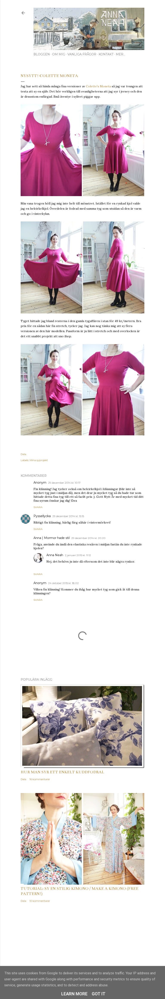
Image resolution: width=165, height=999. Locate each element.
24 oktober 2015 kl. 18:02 (63, 583)
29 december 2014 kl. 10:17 (64, 482)
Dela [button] (23, 454)
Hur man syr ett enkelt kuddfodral (62, 772)
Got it (98, 993)
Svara (38, 507)
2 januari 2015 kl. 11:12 (78, 555)
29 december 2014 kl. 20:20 (88, 538)
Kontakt (106, 54)
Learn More (74, 993)
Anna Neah (54, 555)
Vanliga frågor (81, 54)
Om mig (58, 54)
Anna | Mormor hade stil (52, 538)
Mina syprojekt (39, 460)
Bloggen (42, 54)
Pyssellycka (42, 516)
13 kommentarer (39, 900)
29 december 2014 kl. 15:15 (68, 516)
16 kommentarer (39, 779)
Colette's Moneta (98, 86)
